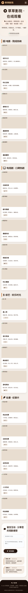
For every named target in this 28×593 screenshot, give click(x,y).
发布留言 (11, 551)
